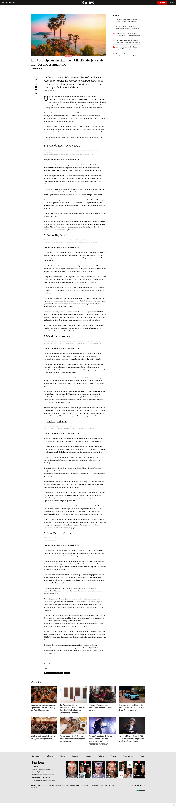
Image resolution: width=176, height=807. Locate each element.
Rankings (101, 756)
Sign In (172, 2)
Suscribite (162, 2)
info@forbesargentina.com (43, 772)
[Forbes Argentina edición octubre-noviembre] (125, 770)
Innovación (36, 756)
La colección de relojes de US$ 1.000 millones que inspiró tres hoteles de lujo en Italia (131, 738)
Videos (113, 756)
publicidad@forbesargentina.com (45, 769)
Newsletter (40, 785)
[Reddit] (36, 90)
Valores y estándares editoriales (59, 785)
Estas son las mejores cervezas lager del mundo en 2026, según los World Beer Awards (128, 34)
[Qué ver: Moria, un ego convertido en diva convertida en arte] (102, 694)
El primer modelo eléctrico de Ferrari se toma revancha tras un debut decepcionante (132, 707)
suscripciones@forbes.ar (45, 777)
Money (62, 756)
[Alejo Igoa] (98, 770)
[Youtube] (141, 785)
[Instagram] (138, 785)
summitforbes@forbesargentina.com (45, 774)
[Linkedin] (36, 94)
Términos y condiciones (76, 785)
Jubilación (48, 673)
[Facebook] (36, 87)
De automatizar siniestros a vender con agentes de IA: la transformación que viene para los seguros (128, 55)
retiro (67, 673)
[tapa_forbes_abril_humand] (85, 770)
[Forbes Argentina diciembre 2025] (112, 770)
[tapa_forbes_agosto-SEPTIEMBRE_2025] (138, 770)
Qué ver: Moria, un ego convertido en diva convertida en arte (101, 707)
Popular (116, 15)
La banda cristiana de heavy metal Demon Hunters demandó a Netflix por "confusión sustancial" (100, 740)
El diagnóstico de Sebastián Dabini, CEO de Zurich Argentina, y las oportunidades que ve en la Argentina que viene (128, 27)
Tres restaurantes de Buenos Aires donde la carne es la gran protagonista (72, 738)
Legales (86, 785)
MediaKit (33, 785)
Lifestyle (88, 756)
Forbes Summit (128, 756)
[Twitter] (36, 83)
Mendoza (58, 673)
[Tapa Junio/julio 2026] (71, 770)
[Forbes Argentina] (88, 2)
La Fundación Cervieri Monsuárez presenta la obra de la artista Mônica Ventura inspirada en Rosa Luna (72, 709)
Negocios (75, 756)
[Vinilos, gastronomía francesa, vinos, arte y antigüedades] (44, 725)
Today (142, 756)
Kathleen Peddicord (37, 68)
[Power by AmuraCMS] (140, 790)
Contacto (47, 785)
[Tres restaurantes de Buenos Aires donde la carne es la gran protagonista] (73, 725)
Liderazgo (50, 756)
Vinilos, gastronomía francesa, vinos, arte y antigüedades (43, 737)
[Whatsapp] (36, 80)
